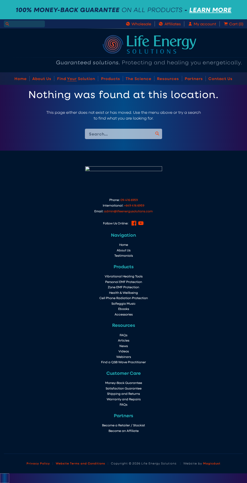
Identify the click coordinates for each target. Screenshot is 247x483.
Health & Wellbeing (123, 292)
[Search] (7, 23)
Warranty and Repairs (124, 399)
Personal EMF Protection (123, 282)
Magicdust (211, 463)
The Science (138, 78)
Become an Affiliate (124, 431)
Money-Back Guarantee (123, 383)
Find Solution (76, 78)
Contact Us (220, 78)
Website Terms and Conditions (80, 463)
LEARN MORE (210, 9)
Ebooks (123, 309)
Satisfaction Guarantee (124, 388)
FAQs (123, 335)
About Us (41, 78)
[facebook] (134, 223)
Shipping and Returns (123, 393)
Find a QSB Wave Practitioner (123, 362)
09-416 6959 (129, 200)
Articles (123, 340)
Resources (168, 78)
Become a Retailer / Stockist (123, 425)
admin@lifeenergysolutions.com (128, 211)
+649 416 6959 (134, 205)
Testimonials (123, 255)
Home (20, 78)
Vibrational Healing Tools (124, 276)
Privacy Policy (38, 463)
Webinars (123, 357)
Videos (123, 351)
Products (110, 78)
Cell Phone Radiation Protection (123, 298)
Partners (194, 78)
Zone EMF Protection (123, 287)
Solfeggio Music (123, 303)
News (123, 346)
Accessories (124, 314)
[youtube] (141, 223)
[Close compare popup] (4, 478)
